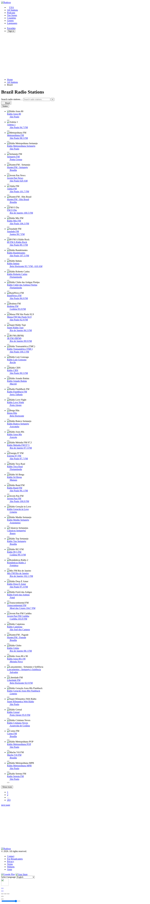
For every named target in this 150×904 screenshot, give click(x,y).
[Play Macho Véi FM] (8, 761)
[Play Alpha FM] (8, 194)
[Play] (5, 893)
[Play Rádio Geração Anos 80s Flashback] (8, 697)
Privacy (10, 861)
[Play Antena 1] (8, 130)
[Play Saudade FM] (8, 237)
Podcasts (11, 12)
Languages (12, 23)
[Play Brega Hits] (8, 419)
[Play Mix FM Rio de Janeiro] (8, 579)
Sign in (11, 31)
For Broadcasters (15, 859)
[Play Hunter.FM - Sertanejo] (8, 173)
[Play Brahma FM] (8, 312)
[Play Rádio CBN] (8, 376)
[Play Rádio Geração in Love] (8, 515)
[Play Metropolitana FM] (8, 141)
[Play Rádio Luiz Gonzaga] (8, 365)
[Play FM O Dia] (8, 216)
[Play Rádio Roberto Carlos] (8, 280)
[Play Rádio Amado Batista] (8, 387)
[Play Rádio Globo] (8, 654)
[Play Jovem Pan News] (8, 184)
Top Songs (12, 15)
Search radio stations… (12, 99)
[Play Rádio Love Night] (8, 408)
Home (10, 79)
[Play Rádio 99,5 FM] (8, 558)
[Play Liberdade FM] (8, 686)
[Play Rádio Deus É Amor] (8, 590)
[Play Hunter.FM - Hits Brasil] (8, 205)
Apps (9, 869)
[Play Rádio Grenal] (8, 718)
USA (11, 7)
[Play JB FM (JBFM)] (8, 344)
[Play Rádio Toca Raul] (8, 472)
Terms (10, 864)
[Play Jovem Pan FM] (8, 504)
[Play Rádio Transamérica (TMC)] (8, 355)
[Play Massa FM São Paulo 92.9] (8, 323)
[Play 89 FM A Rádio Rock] (8, 248)
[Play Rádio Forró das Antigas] (8, 600)
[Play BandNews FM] (8, 301)
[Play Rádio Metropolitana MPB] (8, 771)
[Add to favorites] (2, 896)
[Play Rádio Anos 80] (8, 120)
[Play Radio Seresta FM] (8, 782)
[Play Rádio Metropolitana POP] (8, 750)
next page (5, 805)
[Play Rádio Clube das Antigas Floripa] (8, 291)
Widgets (11, 867)
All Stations (12, 10)
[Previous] (2, 893)
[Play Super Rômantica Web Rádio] (8, 707)
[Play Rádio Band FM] (8, 494)
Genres (10, 20)
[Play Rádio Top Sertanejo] (8, 547)
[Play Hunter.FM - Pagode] (8, 643)
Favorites (11, 28)
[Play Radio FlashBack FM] (8, 397)
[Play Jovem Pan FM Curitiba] (8, 622)
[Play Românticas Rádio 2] (8, 568)
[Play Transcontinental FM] (8, 611)
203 (9, 800)
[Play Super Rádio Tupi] (8, 333)
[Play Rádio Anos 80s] (8, 440)
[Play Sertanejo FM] (8, 162)
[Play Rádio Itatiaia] (8, 269)
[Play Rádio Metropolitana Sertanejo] (8, 152)
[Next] (8, 893)
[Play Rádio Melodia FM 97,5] (8, 451)
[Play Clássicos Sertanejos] (8, 536)
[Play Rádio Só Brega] (8, 483)
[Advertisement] (75, 55)
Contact (10, 856)
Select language (8, 877)
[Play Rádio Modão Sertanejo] (8, 526)
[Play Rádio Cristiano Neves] (8, 729)
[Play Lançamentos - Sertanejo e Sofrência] (8, 675)
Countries (11, 18)
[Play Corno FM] (8, 739)
